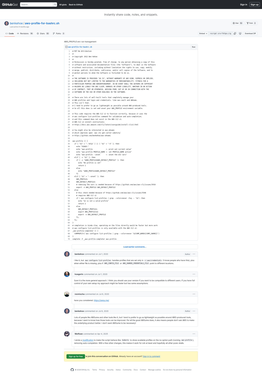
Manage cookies (154, 370)
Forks (60, 33)
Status (118, 370)
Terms (94, 370)
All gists (63, 4)
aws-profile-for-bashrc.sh (42, 23)
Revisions (26, 33)
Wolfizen (79, 334)
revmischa (79, 294)
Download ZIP (250, 33)
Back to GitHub (76, 4)
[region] (131, 145)
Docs (136, 370)
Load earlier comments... (134, 247)
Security (110, 370)
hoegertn (79, 274)
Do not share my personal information (177, 370)
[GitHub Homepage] (72, 370)
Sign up (255, 4)
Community (127, 370)
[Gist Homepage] (10, 4)
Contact (143, 370)
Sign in (243, 4)
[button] (235, 33)
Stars (44, 33)
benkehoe (16, 23)
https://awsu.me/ (101, 300)
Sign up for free (76, 356)
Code (11, 33)
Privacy (102, 370)
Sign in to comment (151, 356)
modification (87, 340)
